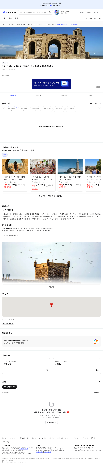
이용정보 (64, 95)
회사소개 (4, 438)
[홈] (4, 18)
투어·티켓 (31, 24)
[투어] (10, 18)
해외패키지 (21, 24)
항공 (4, 24)
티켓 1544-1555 (51, 447)
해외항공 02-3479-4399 (43, 450)
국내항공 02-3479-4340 (58, 450)
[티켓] (17, 18)
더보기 (51, 287)
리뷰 (90, 95)
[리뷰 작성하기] (100, 382)
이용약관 (12, 438)
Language (6, 442)
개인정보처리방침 (23, 438)
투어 (4, 155)
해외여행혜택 (62, 24)
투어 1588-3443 (41, 447)
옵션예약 (13, 95)
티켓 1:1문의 (47, 452)
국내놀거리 (50, 24)
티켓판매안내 (76, 438)
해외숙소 (11, 24)
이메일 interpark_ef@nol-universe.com (84, 449)
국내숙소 (40, 24)
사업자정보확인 (23, 449)
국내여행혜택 (74, 24)
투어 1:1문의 (39, 452)
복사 (14, 319)
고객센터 (93, 438)
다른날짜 (96, 103)
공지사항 (85, 438)
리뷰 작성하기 (51, 422)
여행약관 (51, 438)
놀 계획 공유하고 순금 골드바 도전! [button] (33, 12)
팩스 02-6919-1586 (41, 449)
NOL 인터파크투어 (9, 387)
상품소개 (39, 95)
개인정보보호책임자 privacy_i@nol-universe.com (87, 450)
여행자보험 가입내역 (63, 438)
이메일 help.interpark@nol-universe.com (59, 449)
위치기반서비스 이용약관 (38, 438)
